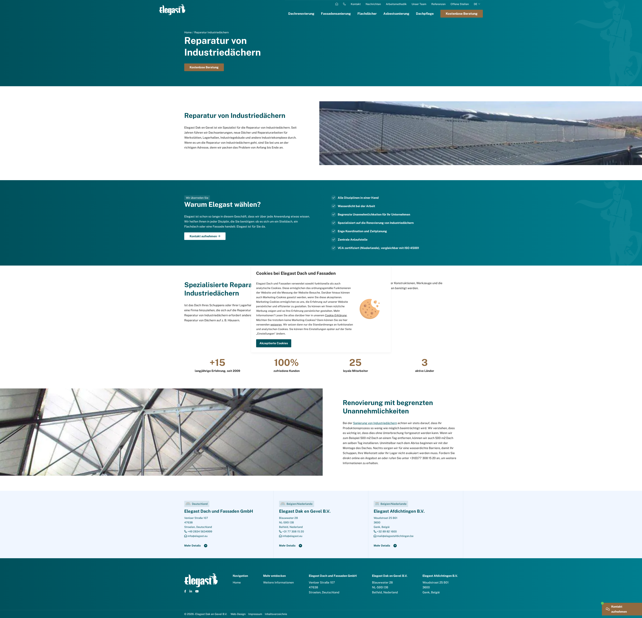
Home (188, 32)
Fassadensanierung (336, 13)
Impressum (255, 614)
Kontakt (356, 4)
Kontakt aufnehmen (203, 236)
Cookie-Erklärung (336, 315)
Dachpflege (425, 13)
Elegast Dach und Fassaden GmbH (218, 511)
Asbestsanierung (396, 13)
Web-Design (238, 614)
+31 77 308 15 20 (293, 531)
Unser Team (419, 4)
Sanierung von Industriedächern (375, 423)
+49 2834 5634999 (199, 531)
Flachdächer (367, 13)
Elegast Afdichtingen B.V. (399, 511)
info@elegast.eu (197, 536)
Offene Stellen (460, 4)
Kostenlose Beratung (204, 67)
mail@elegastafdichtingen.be (394, 536)
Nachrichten (373, 4)
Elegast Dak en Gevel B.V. (305, 511)
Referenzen (438, 4)
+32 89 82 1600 (386, 531)
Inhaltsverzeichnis (276, 614)
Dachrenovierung (301, 13)
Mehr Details (192, 545)
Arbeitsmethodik (396, 4)
